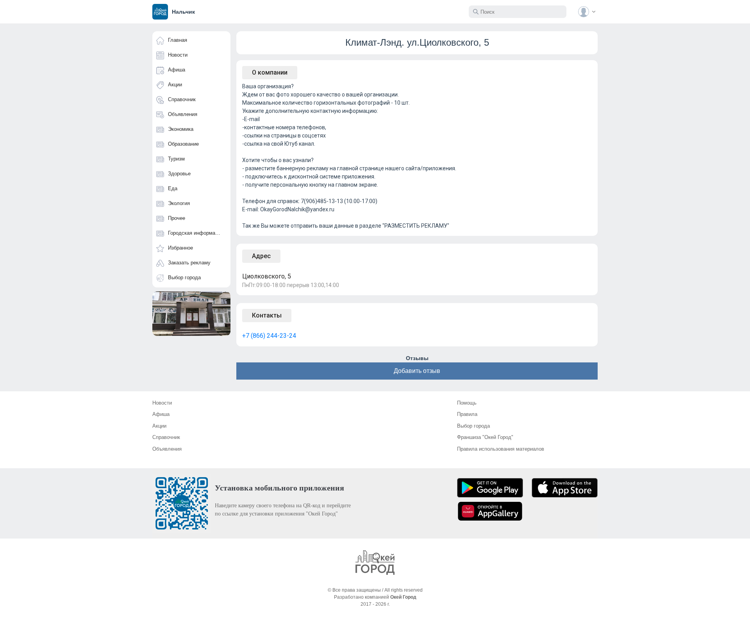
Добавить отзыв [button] (417, 370)
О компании (270, 72)
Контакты (267, 315)
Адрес (261, 256)
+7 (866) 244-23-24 (269, 335)
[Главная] (375, 562)
